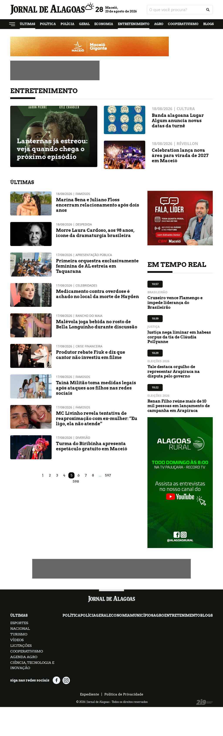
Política (48, 24)
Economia (103, 24)
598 (76, 481)
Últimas (27, 24)
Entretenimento (133, 24)
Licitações (21, 646)
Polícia (67, 24)
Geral (84, 24)
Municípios (141, 615)
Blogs (208, 24)
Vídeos (17, 640)
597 (108, 475)
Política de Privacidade (123, 694)
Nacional (20, 629)
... (100, 475)
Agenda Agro (23, 657)
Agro (158, 24)
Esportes (19, 623)
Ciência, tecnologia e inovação (32, 665)
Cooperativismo (183, 24)
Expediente (89, 694)
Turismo (18, 634)
